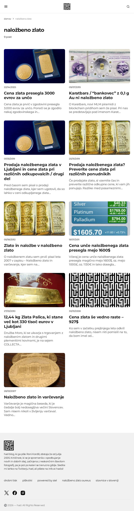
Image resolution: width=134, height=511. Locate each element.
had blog (9, 454)
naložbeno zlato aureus (76, 480)
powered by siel (47, 480)
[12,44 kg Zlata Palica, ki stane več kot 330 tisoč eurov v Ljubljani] (34, 290)
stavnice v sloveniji (107, 480)
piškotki (27, 480)
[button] (6, 6)
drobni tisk (10, 480)
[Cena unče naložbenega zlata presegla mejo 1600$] (99, 218)
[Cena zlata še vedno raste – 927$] (99, 290)
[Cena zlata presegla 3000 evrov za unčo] (34, 66)
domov (7, 18)
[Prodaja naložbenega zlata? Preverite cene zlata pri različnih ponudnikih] (99, 137)
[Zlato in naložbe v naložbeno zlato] (34, 218)
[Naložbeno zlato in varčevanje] (34, 370)
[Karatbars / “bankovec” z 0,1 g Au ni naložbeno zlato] (99, 66)
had (31, 468)
